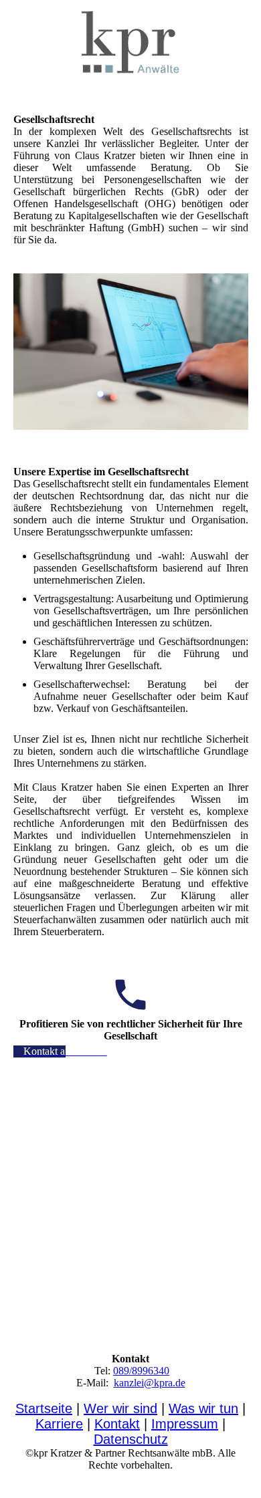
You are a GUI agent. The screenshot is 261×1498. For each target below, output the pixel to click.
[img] (130, 43)
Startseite (43, 1408)
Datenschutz (131, 1439)
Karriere (59, 1423)
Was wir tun (203, 1408)
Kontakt (117, 1423)
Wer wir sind (120, 1408)
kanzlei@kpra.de (149, 1382)
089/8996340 (141, 1370)
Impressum (184, 1423)
